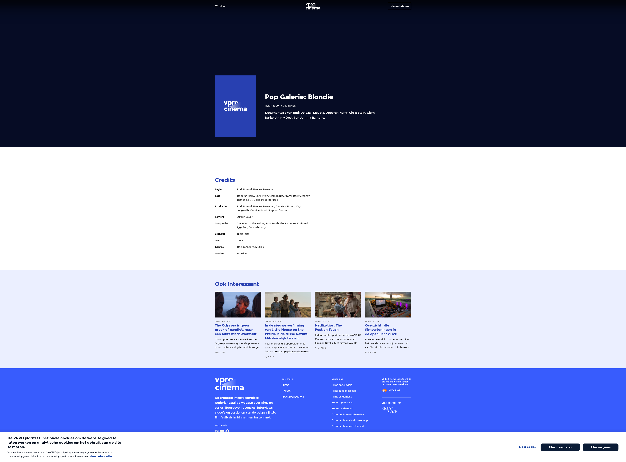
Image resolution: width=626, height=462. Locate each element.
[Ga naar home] (313, 6)
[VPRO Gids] (389, 410)
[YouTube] (222, 431)
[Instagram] (217, 431)
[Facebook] (227, 431)
